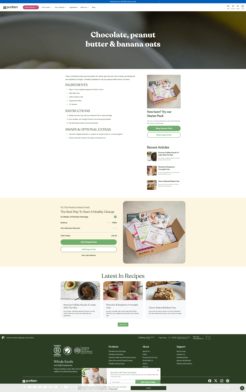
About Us (146, 351)
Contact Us (181, 354)
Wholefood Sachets (116, 354)
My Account (181, 351)
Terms (145, 364)
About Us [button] (84, 7)
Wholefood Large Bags (117, 351)
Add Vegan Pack (89, 249)
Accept (148, 388)
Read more (123, 324)
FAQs (145, 354)
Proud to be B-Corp (150, 357)
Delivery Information (184, 364)
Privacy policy (113, 389)
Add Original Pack (89, 242)
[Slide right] (160, 1)
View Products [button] (30, 7)
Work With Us (148, 361)
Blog (93, 7)
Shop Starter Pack (164, 128)
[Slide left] (86, 1)
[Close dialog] (158, 370)
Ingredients (73, 7)
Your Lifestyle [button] (60, 7)
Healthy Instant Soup (116, 364)
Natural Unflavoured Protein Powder (122, 357)
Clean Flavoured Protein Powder (121, 361)
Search (238, 8)
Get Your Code (148, 382)
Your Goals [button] (46, 7)
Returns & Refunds (184, 361)
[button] (238, 6)
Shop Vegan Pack (163, 135)
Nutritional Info (182, 357)
